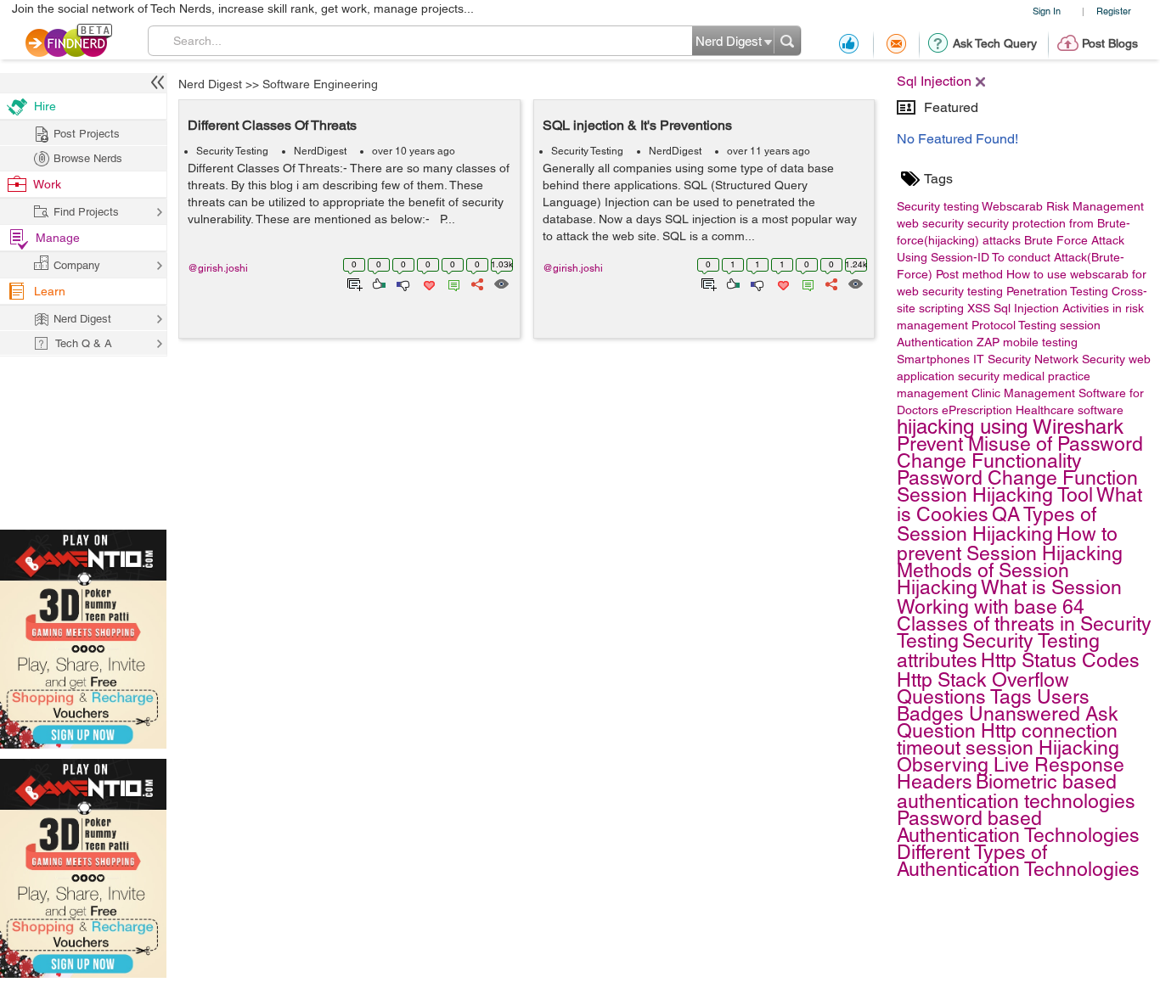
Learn (49, 291)
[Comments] (451, 282)
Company (76, 265)
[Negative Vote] (402, 282)
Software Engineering (320, 84)
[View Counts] (500, 282)
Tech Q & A (83, 343)
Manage (58, 237)
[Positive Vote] (377, 282)
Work (47, 184)
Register (1113, 10)
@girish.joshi (218, 268)
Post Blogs (1110, 43)
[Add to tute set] (352, 282)
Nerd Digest (210, 84)
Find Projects (86, 211)
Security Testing (232, 151)
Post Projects (86, 133)
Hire (45, 106)
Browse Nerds (87, 158)
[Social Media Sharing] (476, 282)
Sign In (1047, 10)
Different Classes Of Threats (272, 125)
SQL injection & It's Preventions (637, 125)
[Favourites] (427, 282)
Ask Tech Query (995, 43)
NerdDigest (320, 151)
